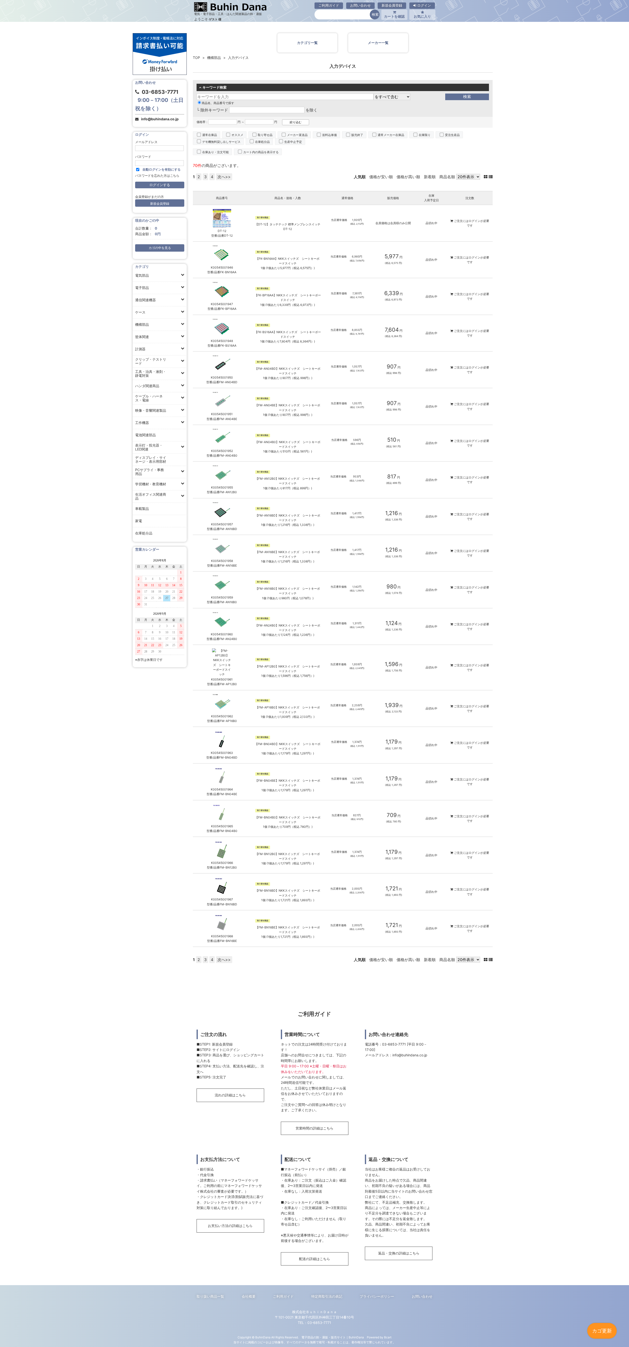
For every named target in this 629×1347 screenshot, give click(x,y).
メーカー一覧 (378, 43)
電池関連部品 (145, 435)
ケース (140, 312)
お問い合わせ (360, 5)
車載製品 (142, 508)
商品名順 (447, 176)
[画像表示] (486, 176)
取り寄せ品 (265, 135)
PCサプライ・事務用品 (149, 472)
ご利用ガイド (328, 5)
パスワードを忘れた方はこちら (157, 175)
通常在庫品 (209, 135)
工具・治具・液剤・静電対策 (150, 373)
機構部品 (142, 324)
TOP (196, 57)
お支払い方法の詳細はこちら (230, 1226)
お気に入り (422, 16)
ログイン (423, 5)
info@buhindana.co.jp (160, 119)
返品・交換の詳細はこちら (398, 1253)
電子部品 (142, 288)
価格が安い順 (381, 176)
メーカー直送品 (297, 135)
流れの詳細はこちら (230, 1095)
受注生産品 (452, 135)
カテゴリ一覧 (307, 43)
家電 (138, 521)
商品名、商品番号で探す (218, 103)
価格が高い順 (408, 176)
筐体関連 (142, 337)
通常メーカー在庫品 (391, 135)
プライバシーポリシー (377, 1296)
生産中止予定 (293, 142)
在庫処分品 (143, 533)
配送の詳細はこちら (314, 1259)
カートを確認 (394, 16)
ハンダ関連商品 (147, 386)
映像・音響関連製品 (150, 410)
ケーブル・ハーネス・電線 (149, 398)
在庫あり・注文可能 (215, 152)
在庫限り (424, 135)
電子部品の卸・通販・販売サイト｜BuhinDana (333, 1337)
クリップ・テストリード (150, 361)
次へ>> (224, 176)
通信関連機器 (145, 300)
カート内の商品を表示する (261, 152)
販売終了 (357, 135)
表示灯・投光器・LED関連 (149, 447)
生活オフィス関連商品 (150, 496)
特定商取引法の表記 (326, 1296)
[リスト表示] (491, 176)
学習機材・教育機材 (150, 484)
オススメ (237, 135)
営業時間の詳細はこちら (314, 1128)
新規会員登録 (392, 5)
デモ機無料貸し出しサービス (221, 142)
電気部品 (142, 275)
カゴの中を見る (160, 248)
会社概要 (249, 1296)
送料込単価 (329, 135)
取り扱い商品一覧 (210, 1296)
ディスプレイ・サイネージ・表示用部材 (150, 459)
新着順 (430, 176)
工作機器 (142, 423)
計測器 (140, 349)
